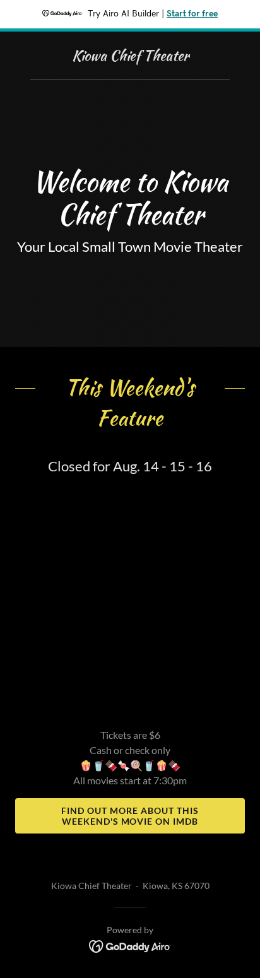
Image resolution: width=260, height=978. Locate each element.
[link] (130, 56)
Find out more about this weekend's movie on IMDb (130, 816)
